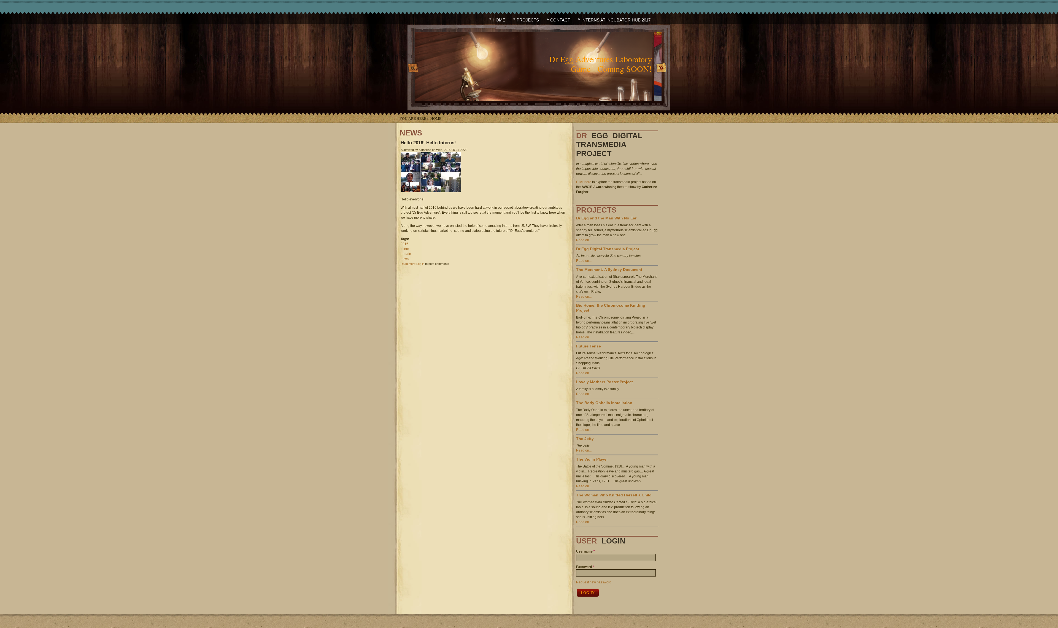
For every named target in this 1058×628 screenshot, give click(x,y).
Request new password (593, 582)
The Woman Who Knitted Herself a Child (614, 495)
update (406, 254)
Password (585, 567)
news (405, 259)
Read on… (584, 240)
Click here (583, 182)
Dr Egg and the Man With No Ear (606, 218)
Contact (560, 20)
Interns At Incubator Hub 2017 (616, 20)
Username (585, 551)
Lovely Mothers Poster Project (604, 382)
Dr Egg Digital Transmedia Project (607, 249)
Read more (408, 263)
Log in (420, 263)
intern (405, 249)
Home (499, 20)
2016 (404, 244)
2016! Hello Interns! (428, 142)
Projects (528, 20)
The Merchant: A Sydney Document (609, 270)
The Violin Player (592, 459)
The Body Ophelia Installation (604, 403)
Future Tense (588, 346)
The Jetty (585, 439)
